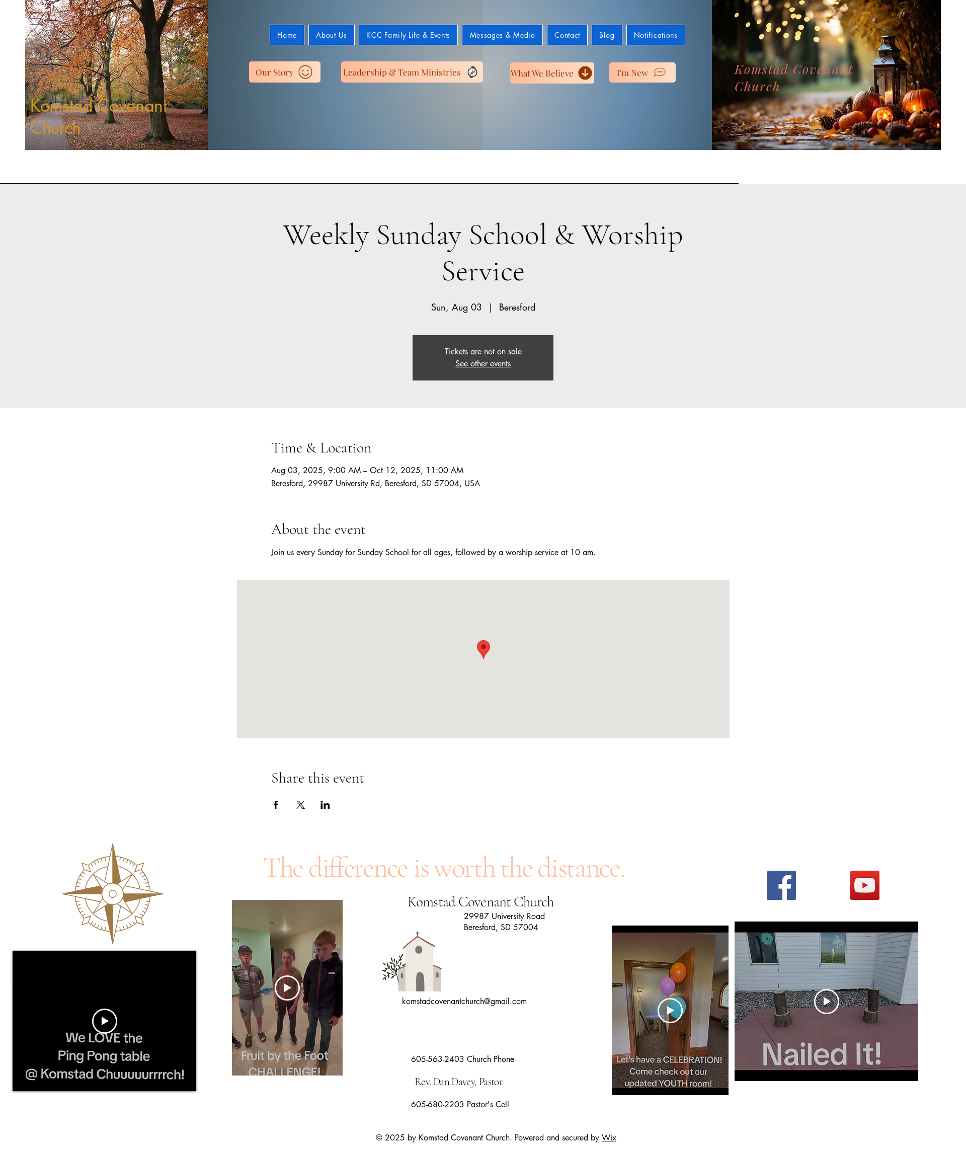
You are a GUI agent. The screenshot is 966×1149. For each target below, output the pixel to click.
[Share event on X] (300, 805)
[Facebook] (781, 885)
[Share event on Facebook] (276, 805)
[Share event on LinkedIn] (325, 805)
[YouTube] (864, 885)
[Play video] (104, 1021)
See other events (483, 363)
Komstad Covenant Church (98, 116)
